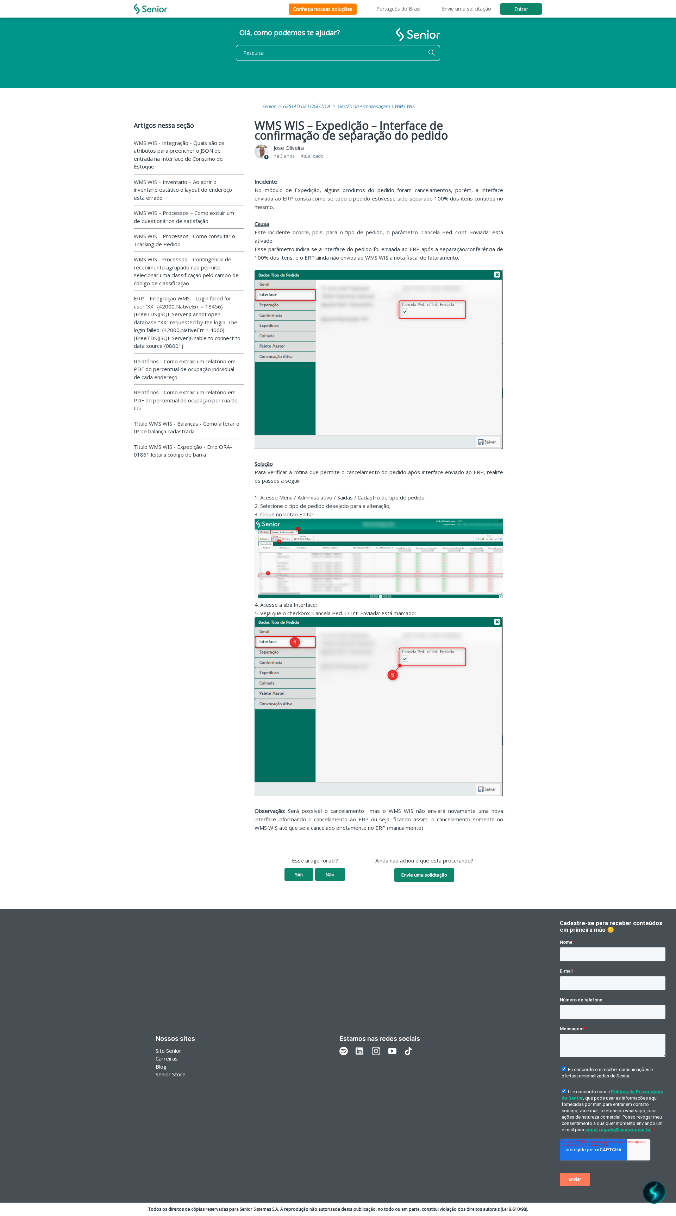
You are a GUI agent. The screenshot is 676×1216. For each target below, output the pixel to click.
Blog (161, 1066)
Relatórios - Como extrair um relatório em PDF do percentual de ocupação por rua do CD (186, 400)
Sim (299, 874)
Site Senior (168, 1050)
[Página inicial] (150, 9)
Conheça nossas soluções (322, 9)
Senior (268, 106)
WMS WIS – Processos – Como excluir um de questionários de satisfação (184, 216)
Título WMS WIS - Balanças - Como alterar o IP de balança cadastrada (186, 427)
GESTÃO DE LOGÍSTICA (306, 106)
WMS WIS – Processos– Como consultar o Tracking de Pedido (184, 240)
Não (330, 874)
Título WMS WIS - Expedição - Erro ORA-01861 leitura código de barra (183, 450)
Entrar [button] (521, 9)
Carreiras (167, 1058)
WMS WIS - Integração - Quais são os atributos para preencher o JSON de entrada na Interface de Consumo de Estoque (179, 154)
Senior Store (171, 1074)
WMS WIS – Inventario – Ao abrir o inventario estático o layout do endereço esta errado (183, 189)
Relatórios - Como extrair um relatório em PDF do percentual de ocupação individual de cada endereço (185, 369)
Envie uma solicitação (466, 8)
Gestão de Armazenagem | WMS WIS (375, 106)
